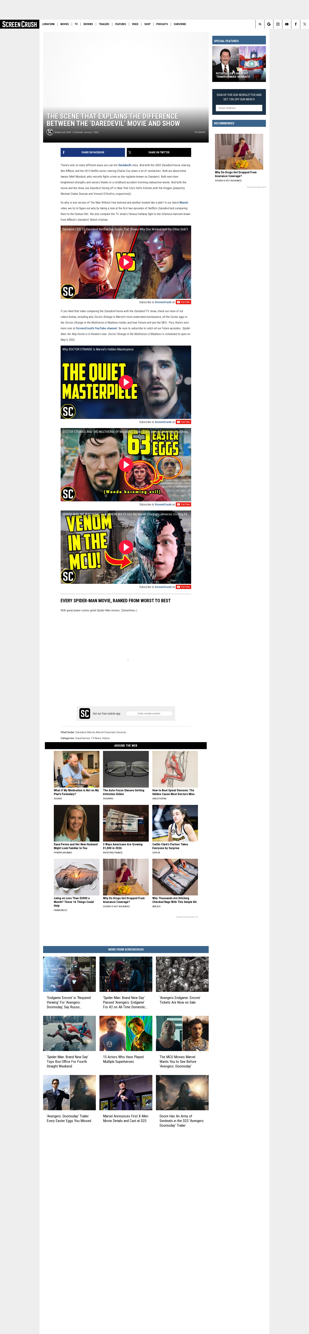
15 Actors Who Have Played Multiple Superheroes (123, 1059)
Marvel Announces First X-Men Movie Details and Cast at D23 (125, 1118)
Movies (64, 24)
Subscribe (180, 24)
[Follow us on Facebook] (295, 24)
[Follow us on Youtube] (286, 24)
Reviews (88, 24)
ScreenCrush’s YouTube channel (96, 328)
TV (76, 24)
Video (135, 24)
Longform (48, 24)
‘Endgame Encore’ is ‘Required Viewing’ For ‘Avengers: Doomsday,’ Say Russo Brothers (69, 1002)
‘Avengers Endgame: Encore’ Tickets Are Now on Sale (180, 1000)
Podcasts (162, 24)
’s (124, 165)
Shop (147, 24)
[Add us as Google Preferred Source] (268, 24)
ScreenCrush (163, 302)
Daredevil (81, 732)
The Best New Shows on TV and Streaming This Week (235, 75)
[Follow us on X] (304, 24)
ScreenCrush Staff (63, 132)
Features (120, 24)
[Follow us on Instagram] (277, 24)
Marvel (184, 202)
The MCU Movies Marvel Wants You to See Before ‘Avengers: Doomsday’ (178, 1061)
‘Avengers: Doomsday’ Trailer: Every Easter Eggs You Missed (69, 1118)
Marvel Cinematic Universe (111, 732)
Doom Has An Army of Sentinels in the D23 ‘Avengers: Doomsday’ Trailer (182, 1120)
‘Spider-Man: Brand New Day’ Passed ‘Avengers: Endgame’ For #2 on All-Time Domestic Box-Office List (124, 1002)
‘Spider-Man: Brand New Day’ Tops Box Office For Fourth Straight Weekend (67, 1061)
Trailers (104, 24)
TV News (96, 738)
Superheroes (82, 738)
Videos (106, 738)
